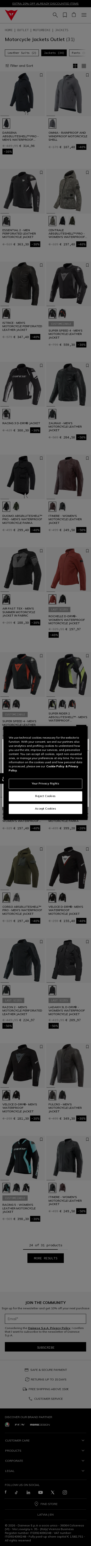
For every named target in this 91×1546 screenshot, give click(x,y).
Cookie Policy (55, 766)
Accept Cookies (45, 808)
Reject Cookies (45, 796)
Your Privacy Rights (45, 783)
